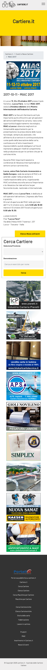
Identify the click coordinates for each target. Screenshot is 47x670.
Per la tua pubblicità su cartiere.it (23, 578)
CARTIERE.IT (22, 4)
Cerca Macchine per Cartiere (23, 595)
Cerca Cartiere (23, 586)
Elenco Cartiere (23, 591)
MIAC (23, 636)
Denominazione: (10, 258)
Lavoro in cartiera (23, 624)
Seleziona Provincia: (12, 246)
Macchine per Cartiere (23, 599)
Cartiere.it (9, 54)
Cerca (23, 273)
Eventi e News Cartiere (24, 54)
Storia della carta (23, 615)
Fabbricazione (23, 620)
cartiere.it (23, 563)
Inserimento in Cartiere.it (23, 640)
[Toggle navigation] (43, 4)
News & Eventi (23, 645)
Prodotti (23, 632)
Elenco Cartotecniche (23, 611)
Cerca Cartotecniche (23, 607)
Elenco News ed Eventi (30, 234)
